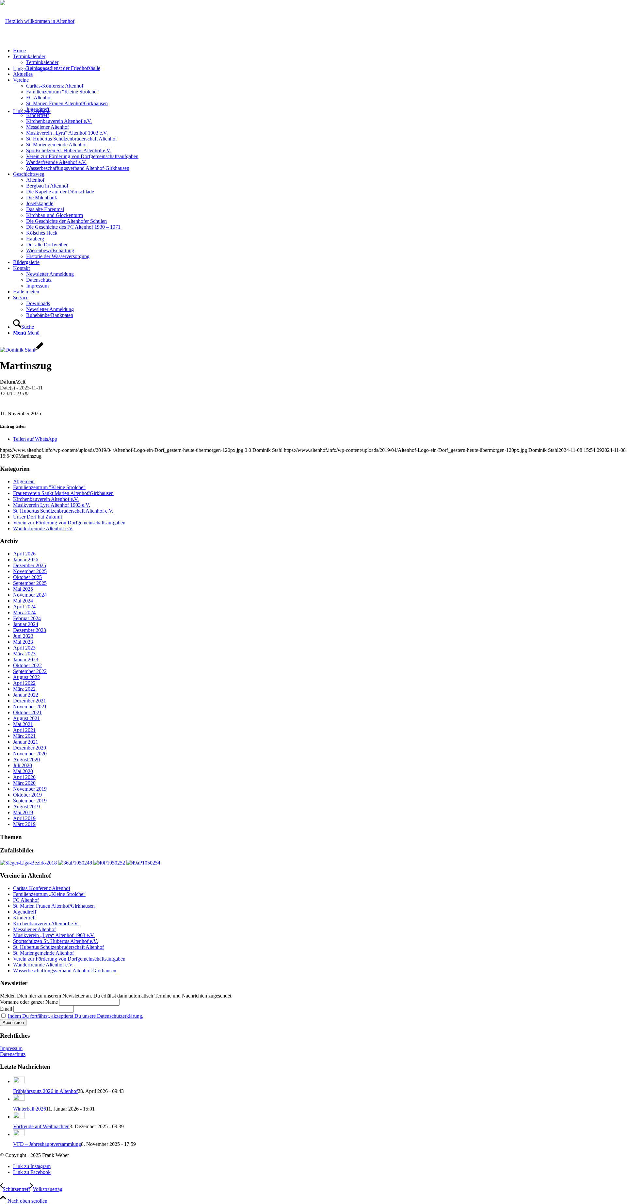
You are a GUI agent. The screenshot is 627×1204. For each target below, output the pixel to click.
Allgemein (24, 481)
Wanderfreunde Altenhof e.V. (43, 528)
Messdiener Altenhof (34, 929)
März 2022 (24, 689)
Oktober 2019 (27, 795)
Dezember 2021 (29, 700)
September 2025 (30, 583)
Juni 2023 (23, 636)
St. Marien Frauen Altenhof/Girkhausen (54, 906)
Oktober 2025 (27, 577)
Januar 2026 (25, 559)
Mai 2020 (23, 771)
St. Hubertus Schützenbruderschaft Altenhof (58, 947)
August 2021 (26, 718)
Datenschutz (12, 1054)
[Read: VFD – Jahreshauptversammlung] (19, 1134)
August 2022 (26, 677)
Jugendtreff (24, 912)
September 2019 (30, 800)
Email (6, 1009)
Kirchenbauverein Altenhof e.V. (46, 499)
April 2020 (24, 777)
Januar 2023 (25, 659)
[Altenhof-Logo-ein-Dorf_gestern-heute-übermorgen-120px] (37, 21)
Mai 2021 (23, 724)
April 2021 (24, 730)
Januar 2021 (25, 742)
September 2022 (30, 671)
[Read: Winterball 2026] (19, 1099)
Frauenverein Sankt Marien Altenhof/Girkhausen (63, 493)
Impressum (11, 1048)
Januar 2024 (25, 624)
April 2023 (24, 648)
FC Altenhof (26, 900)
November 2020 (30, 753)
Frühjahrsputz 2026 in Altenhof (45, 1091)
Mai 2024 (23, 600)
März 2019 (24, 824)
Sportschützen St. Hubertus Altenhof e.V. (55, 941)
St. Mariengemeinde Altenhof (43, 953)
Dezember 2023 (29, 630)
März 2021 (24, 736)
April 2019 (24, 818)
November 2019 (30, 789)
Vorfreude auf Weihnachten (41, 1126)
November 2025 (30, 571)
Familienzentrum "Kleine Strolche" (49, 487)
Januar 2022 (25, 695)
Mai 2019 (23, 812)
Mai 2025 (23, 589)
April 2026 (24, 553)
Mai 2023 (23, 642)
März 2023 (24, 653)
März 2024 (24, 612)
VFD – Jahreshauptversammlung (47, 1144)
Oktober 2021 (27, 712)
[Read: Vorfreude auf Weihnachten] (19, 1116)
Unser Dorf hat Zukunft (37, 517)
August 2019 (26, 806)
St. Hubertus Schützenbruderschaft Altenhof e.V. (63, 511)
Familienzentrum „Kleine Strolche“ (49, 894)
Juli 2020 (22, 765)
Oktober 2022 (27, 665)
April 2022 (24, 683)
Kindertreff (24, 917)
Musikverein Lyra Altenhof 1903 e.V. (51, 505)
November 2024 (30, 595)
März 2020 (24, 783)
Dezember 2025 (29, 565)
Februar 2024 (27, 618)
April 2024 (24, 606)
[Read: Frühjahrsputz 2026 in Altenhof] (19, 1081)
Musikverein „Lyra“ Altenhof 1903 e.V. (54, 935)
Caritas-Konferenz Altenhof (41, 888)
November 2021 (30, 706)
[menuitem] (320, 51)
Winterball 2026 (29, 1109)
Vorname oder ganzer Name (29, 1002)
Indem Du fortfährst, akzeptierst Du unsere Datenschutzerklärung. (75, 1016)
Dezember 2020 (29, 747)
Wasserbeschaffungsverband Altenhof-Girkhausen (64, 970)
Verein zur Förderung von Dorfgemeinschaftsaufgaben (69, 522)
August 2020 (26, 759)
